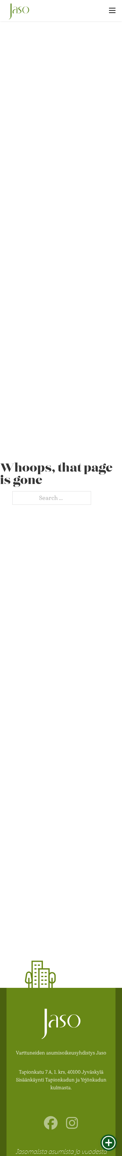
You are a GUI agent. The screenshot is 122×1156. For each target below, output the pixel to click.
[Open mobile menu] (112, 10)
